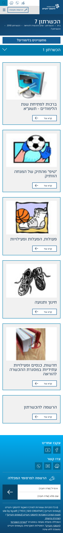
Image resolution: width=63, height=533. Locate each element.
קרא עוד (48, 118)
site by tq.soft (10, 511)
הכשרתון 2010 (13, 25)
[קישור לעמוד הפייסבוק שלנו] (56, 450)
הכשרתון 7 (55, 29)
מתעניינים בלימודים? (31, 40)
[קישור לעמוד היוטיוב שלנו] (47, 450)
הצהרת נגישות (52, 518)
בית (58, 25)
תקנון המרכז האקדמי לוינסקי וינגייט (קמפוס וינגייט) (33, 514)
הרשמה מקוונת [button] (16, 10)
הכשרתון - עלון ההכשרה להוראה (39, 25)
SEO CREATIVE (35, 511)
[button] (4, 3)
